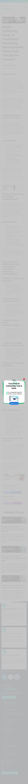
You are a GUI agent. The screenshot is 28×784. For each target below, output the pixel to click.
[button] (24, 379)
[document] (14, 392)
